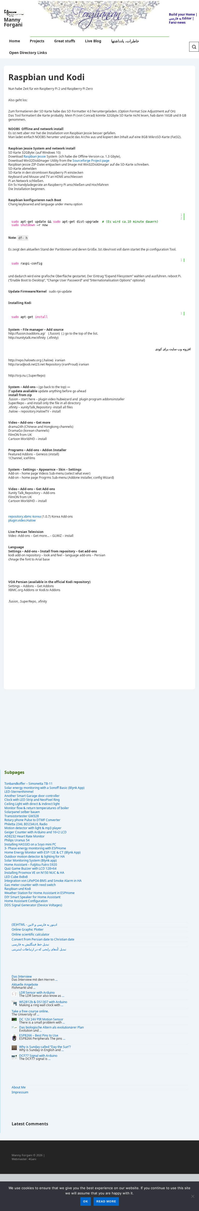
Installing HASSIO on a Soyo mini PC (30, 844)
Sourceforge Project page (91, 160)
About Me (19, 1087)
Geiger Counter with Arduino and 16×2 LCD (35, 832)
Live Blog (93, 40)
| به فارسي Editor (183, 16)
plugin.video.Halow (21, 520)
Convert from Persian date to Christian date (43, 939)
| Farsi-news (181, 20)
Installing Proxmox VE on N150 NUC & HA (34, 872)
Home (14, 40)
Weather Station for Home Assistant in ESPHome (39, 893)
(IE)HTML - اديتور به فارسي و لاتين (34, 924)
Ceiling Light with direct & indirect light (32, 804)
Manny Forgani (13, 22)
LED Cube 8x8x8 (16, 877)
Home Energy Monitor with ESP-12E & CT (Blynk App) (42, 852)
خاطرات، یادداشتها (125, 40)
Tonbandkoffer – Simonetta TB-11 (28, 783)
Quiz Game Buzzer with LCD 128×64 (30, 868)
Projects (37, 40)
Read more (106, 1201)
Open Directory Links (28, 52)
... (56, 979)
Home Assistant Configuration (26, 901)
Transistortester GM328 (21, 816)
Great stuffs (64, 40)
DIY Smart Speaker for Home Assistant (32, 897)
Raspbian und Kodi (17, 889)
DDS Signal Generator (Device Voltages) (33, 905)
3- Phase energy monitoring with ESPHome (35, 848)
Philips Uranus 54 (17, 840)
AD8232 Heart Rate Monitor (24, 836)
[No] (192, 1196)
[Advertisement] (105, 645)
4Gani (32, 1159)
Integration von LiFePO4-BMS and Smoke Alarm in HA (43, 880)
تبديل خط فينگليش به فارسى (30, 944)
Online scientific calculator (30, 934)
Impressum (20, 1092)
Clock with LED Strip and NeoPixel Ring (32, 799)
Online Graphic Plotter (28, 929)
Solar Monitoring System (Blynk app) (30, 860)
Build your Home (182, 14)
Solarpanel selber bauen (22, 812)
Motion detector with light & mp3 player (32, 828)
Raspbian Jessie (35, 156)
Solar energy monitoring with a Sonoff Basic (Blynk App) (44, 788)
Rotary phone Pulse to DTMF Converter (32, 820)
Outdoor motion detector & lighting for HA (34, 856)
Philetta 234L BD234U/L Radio (25, 824)
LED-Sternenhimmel (18, 791)
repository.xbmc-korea (24, 516)
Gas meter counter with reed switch (30, 885)
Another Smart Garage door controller (32, 796)
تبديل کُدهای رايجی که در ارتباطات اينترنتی (39, 949)
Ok (85, 1201)
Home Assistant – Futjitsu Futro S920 (30, 864)
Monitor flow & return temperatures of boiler (36, 808)
